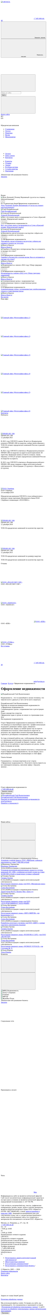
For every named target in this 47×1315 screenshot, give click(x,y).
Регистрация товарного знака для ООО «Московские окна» (23, 884)
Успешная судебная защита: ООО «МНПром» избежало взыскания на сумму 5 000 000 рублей (21, 861)
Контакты (9, 157)
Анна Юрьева (6, 952)
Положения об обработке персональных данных (20, 1307)
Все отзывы (5, 646)
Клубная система (11, 167)
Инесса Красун (6, 247)
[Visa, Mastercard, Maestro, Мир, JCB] (17, 1107)
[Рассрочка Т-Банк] (17, 1157)
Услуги (7, 131)
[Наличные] (17, 1173)
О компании (9, 129)
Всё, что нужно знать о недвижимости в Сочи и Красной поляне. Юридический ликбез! (22, 226)
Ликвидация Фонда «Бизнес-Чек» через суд (17, 892)
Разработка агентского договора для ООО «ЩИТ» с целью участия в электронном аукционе (23, 924)
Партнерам (9, 171)
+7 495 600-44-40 (7, 789)
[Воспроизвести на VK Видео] (2, 201)
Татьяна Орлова (7, 878)
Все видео (4, 297)
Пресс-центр (10, 156)
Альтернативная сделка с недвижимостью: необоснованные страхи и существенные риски (23, 290)
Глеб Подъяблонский (9, 211)
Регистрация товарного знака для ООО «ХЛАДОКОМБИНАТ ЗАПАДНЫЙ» (15, 902)
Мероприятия (10, 137)
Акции (7, 165)
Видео (7, 135)
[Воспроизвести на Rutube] (2, 221)
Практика (8, 133)
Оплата (8, 154)
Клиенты (8, 161)
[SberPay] (17, 1140)
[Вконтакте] (17, 1038)
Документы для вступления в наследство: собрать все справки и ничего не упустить (21, 242)
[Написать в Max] (17, 73)
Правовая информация (9, 1271)
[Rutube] (17, 1071)
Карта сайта (5, 114)
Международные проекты (15, 1262)
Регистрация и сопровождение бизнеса (20, 1266)
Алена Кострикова (8, 888)
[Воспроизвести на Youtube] (4, 201)
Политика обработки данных (12, 1299)
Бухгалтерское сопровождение (16, 1264)
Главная (4, 683)
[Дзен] (17, 1054)
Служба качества (11, 169)
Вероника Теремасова (9, 866)
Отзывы (8, 163)
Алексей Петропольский (10, 215)
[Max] (17, 1088)
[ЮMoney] (17, 1123)
